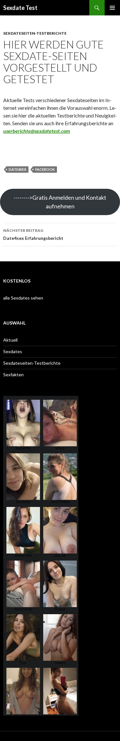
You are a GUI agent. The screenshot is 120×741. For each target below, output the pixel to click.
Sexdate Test (20, 7)
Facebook (45, 169)
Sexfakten (13, 374)
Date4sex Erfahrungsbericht (33, 234)
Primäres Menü (112, 7)
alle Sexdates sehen (23, 298)
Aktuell (10, 340)
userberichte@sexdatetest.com (36, 131)
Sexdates (12, 351)
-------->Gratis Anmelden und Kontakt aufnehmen (60, 202)
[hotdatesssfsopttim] (40, 712)
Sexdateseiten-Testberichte (35, 33)
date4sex (17, 169)
